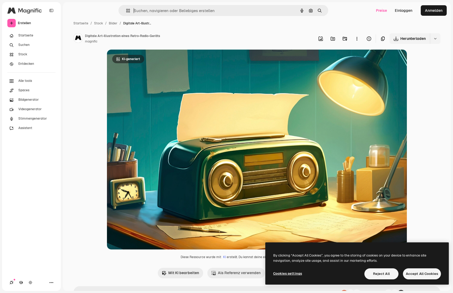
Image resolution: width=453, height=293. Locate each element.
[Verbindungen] (11, 282)
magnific (91, 41)
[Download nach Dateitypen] (435, 38)
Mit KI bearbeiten (183, 272)
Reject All (381, 273)
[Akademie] (21, 282)
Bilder (113, 23)
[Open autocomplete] (126, 11)
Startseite (80, 23)
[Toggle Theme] (30, 282)
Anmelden (434, 10)
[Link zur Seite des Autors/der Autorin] (78, 38)
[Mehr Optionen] (357, 38)
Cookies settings (287, 273)
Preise (381, 10)
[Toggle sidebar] (51, 10)
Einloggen (403, 10)
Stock (98, 23)
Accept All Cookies (422, 273)
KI (224, 257)
